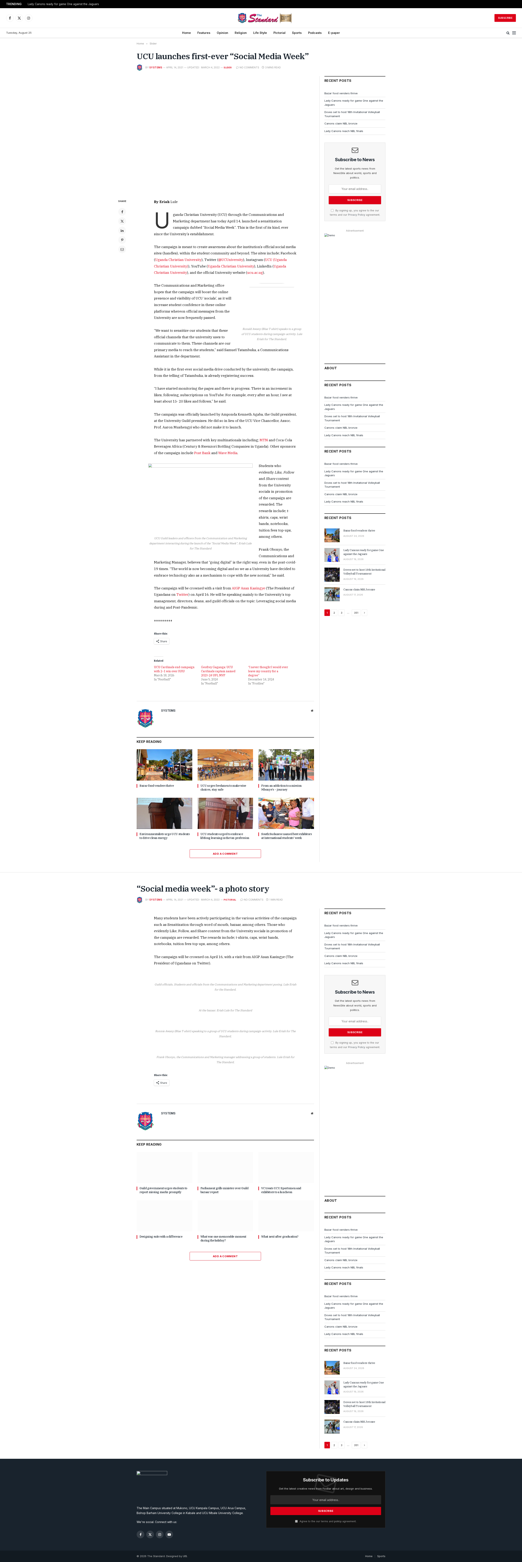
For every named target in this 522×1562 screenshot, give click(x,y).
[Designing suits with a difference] (164, 1215)
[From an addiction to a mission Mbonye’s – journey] (286, 764)
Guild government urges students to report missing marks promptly (163, 1190)
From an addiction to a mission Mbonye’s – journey (281, 787)
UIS (185, 1556)
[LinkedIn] (122, 230)
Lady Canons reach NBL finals (343, 131)
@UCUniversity (230, 259)
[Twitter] (122, 221)
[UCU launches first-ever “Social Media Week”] (225, 134)
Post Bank (202, 453)
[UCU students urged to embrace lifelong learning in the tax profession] (225, 813)
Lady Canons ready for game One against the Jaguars (63, 4)
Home (186, 32)
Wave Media (227, 453)
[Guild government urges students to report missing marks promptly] (164, 1167)
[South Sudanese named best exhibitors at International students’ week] (286, 813)
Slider (228, 67)
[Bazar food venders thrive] (164, 764)
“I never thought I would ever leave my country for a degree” (268, 671)
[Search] (508, 33)
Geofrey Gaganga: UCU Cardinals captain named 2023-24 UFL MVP (218, 671)
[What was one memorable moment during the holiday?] (225, 1215)
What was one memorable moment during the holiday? (223, 1238)
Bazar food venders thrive (156, 786)
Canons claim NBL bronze (340, 123)
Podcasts (315, 32)
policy (338, 1521)
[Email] (122, 249)
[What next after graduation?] (286, 1215)
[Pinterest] (122, 240)
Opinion (222, 32)
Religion (241, 32)
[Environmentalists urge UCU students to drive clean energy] (164, 813)
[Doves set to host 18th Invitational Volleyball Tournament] (332, 574)
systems (155, 67)
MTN (264, 440)
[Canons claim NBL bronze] (332, 594)
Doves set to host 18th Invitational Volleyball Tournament (364, 571)
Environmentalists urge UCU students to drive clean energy (164, 836)
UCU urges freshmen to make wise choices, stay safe (223, 787)
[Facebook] (122, 212)
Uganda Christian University (178, 259)
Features (203, 32)
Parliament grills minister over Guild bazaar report (224, 1190)
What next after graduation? (280, 1236)
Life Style (260, 32)
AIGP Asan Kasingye (248, 588)
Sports (297, 32)
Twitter (182, 594)
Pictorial (279, 32)
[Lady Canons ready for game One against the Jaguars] (332, 555)
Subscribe (505, 17)
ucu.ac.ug (255, 272)
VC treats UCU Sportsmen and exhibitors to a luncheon (281, 1190)
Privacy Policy (356, 214)
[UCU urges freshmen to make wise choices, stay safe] (225, 764)
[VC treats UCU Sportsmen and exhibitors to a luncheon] (286, 1167)
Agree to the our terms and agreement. (327, 1521)
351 (356, 612)
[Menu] (514, 33)
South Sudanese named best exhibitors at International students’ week (286, 836)
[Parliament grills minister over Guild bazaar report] (225, 1167)
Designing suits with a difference (160, 1236)
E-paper (334, 32)
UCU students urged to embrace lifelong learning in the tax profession (224, 836)
